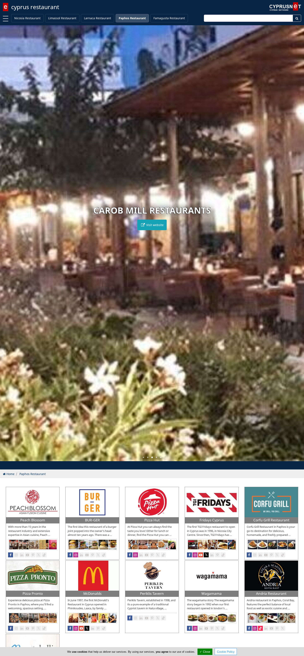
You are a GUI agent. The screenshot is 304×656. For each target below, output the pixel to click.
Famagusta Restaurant (169, 18)
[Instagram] (16, 554)
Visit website (154, 225)
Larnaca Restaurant (97, 18)
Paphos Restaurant (132, 18)
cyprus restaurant (35, 7)
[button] (143, 457)
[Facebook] (10, 554)
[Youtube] (27, 554)
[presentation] (7, 246)
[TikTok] (44, 554)
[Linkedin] (21, 554)
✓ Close (205, 651)
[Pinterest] (32, 554)
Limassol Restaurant (62, 18)
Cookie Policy (226, 651)
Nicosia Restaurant (27, 18)
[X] (38, 554)
